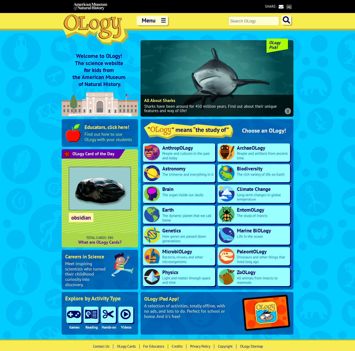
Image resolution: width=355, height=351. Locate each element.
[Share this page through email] (281, 6)
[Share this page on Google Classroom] (289, 6)
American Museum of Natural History (90, 6)
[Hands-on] (108, 315)
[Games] (73, 315)
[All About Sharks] (217, 78)
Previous (145, 78)
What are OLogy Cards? (99, 242)
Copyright (225, 346)
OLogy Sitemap (251, 346)
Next (288, 78)
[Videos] (125, 315)
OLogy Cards (126, 346)
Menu (154, 20)
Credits (177, 346)
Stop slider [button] (288, 111)
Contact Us (101, 346)
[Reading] (91, 315)
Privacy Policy (200, 346)
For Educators (153, 346)
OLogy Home (95, 31)
